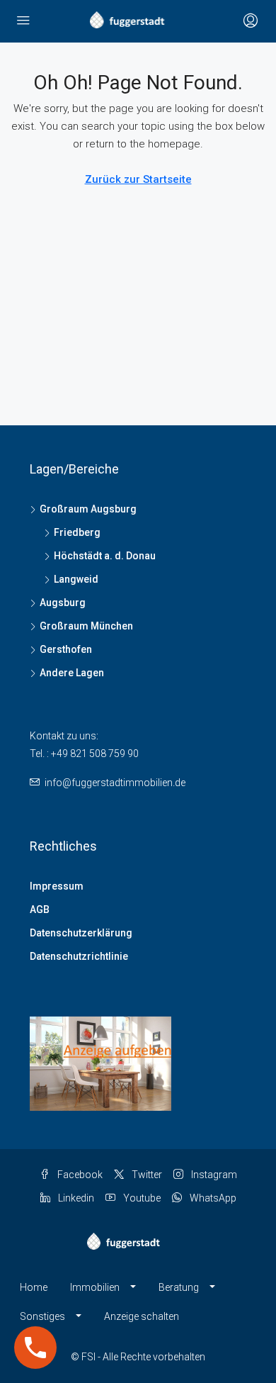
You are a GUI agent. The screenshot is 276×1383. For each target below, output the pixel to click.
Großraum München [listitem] (86, 626)
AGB (40, 909)
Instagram (213, 1174)
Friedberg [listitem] (77, 532)
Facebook (79, 1174)
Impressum (57, 886)
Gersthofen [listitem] (66, 649)
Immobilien (95, 1287)
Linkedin (75, 1198)
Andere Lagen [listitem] (72, 672)
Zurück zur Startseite (138, 179)
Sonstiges (42, 1316)
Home (33, 1287)
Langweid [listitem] (76, 579)
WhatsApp (212, 1198)
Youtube (141, 1198)
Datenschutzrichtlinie (79, 956)
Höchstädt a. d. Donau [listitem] (105, 555)
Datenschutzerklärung (81, 933)
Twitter (146, 1174)
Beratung (179, 1287)
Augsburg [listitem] (63, 602)
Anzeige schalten (141, 1316)
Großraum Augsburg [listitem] (88, 509)
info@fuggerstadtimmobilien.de (115, 782)
